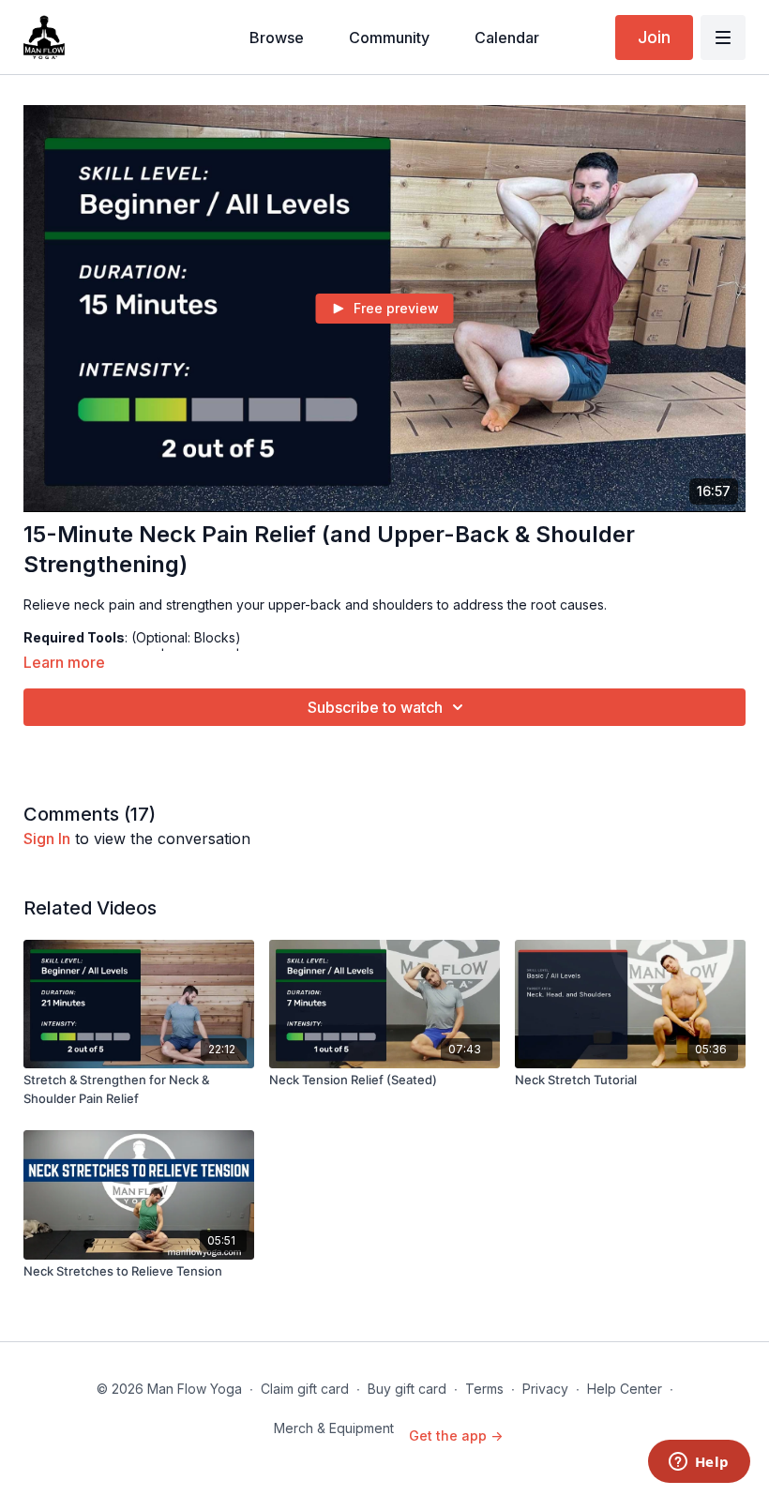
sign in (46, 838)
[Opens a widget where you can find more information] (698, 1463)
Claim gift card (305, 1389)
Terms (484, 1389)
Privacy (545, 1389)
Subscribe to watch (375, 707)
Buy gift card (407, 1389)
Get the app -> (456, 1435)
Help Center (624, 1389)
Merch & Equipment (334, 1428)
